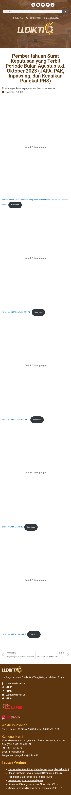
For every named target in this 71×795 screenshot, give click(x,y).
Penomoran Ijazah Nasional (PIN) (25, 780)
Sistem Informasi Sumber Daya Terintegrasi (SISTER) (35, 788)
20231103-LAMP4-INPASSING (14, 634)
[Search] (65, 11)
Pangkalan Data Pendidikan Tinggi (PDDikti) (30, 777)
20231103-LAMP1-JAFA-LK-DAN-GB (16, 312)
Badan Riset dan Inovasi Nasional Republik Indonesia (35, 773)
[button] (35, 40)
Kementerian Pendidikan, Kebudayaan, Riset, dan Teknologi (38, 769)
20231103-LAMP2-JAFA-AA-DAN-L (15, 420)
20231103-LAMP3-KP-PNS (12, 527)
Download (15, 205)
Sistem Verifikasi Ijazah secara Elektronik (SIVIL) (33, 784)
